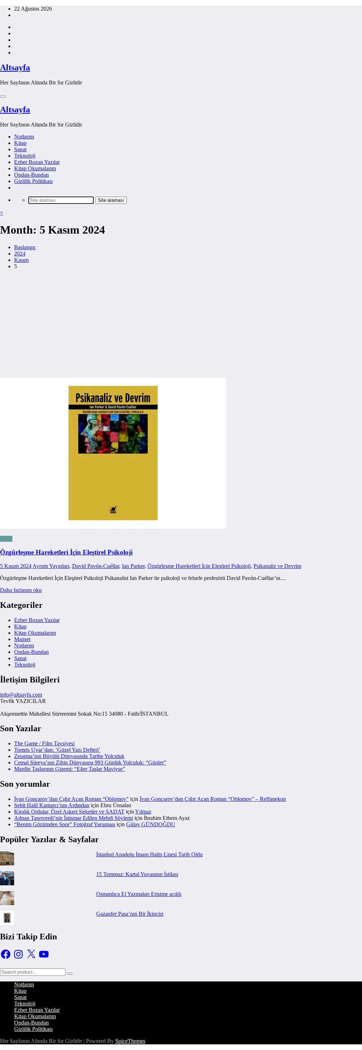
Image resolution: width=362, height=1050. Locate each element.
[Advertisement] (181, 324)
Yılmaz (143, 812)
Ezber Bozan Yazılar (37, 162)
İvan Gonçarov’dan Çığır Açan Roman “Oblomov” (71, 799)
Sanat (20, 149)
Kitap (20, 143)
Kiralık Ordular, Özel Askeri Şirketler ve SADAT (69, 812)
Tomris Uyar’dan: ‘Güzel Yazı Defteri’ (57, 750)
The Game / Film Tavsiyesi (44, 743)
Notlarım (24, 137)
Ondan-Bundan (31, 175)
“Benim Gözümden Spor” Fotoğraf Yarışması (64, 824)
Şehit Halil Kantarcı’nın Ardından (51, 805)
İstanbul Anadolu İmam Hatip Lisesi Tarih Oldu (149, 854)
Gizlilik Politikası (33, 181)
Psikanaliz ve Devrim (277, 566)
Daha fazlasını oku (21, 590)
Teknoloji (24, 156)
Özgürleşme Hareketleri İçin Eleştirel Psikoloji (66, 552)
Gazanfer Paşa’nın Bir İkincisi (129, 914)
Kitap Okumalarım (35, 168)
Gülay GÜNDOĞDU (150, 824)
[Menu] (3, 96)
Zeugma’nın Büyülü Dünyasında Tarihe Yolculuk (69, 756)
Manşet (22, 639)
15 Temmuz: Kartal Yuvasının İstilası (137, 874)
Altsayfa (15, 67)
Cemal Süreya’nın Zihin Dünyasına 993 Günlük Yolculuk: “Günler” (90, 762)
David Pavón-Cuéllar (95, 566)
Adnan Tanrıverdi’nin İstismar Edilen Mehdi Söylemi (73, 818)
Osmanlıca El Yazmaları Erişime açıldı (138, 894)
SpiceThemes (130, 1041)
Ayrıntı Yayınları (51, 566)
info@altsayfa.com (21, 695)
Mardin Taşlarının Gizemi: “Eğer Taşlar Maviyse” (69, 769)
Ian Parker (133, 566)
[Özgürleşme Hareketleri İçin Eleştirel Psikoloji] (181, 454)
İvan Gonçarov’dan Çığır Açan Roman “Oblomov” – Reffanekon (213, 799)
